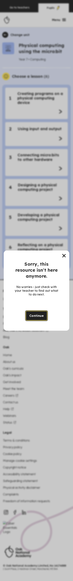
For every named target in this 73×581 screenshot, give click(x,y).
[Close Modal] (64, 256)
